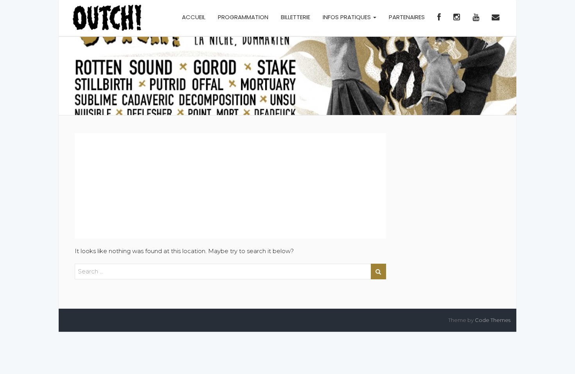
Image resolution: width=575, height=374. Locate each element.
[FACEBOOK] (439, 18)
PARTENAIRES (407, 17)
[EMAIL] (495, 18)
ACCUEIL (193, 17)
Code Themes (492, 320)
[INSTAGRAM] (456, 18)
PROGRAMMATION (243, 17)
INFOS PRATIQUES (347, 17)
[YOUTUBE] (476, 18)
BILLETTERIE (295, 17)
